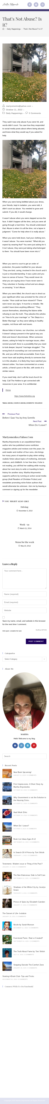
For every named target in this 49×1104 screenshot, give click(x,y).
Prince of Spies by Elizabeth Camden (29, 902)
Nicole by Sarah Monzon (23, 925)
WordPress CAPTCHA (41, 630)
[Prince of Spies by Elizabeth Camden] (7, 903)
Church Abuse (19, 403)
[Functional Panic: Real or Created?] (7, 939)
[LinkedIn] (27, 745)
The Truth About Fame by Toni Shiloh (29, 951)
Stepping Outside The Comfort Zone (28, 965)
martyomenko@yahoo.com (18, 106)
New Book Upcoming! (22, 772)
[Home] (3, 29)
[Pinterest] (36, 4)
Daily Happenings (14, 113)
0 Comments (35, 113)
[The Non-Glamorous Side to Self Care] (7, 876)
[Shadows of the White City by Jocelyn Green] (7, 890)
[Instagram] (42, 4)
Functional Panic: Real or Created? (28, 938)
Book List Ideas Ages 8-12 (24, 839)
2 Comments (34, 878)
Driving (24, 507)
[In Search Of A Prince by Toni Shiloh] (7, 853)
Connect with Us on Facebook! (19, 986)
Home (8, 390)
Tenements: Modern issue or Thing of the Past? (22, 864)
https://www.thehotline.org (24, 396)
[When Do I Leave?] (7, 827)
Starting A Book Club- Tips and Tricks (18, 976)
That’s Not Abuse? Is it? (32, 29)
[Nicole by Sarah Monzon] (7, 926)
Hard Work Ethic (20, 812)
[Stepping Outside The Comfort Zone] (7, 966)
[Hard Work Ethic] (7, 813)
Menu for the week (24, 542)
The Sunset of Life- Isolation (14, 913)
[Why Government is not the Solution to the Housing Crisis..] (7, 800)
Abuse (10, 403)
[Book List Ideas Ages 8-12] (7, 840)
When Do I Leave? (21, 826)
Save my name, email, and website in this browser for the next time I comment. (24, 622)
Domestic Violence (34, 403)
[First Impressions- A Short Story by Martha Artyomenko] (7, 786)
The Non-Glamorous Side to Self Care (29, 875)
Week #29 (24, 524)
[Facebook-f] (29, 4)
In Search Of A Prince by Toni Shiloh (28, 852)
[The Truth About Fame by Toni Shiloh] (7, 952)
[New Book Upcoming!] (7, 773)
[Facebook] (15, 745)
